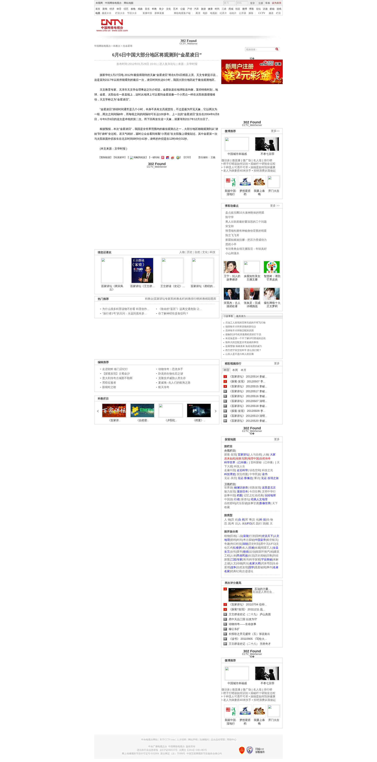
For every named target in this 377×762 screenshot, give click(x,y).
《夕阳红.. (170, 420)
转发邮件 (119, 157)
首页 (97, 8)
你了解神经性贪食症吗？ (173, 313)
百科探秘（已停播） (263, 462)
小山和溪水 (232, 253)
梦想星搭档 (245, 192)
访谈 (265, 8)
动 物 (270, 519)
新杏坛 (245, 499)
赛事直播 (159, 13)
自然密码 (229, 503)
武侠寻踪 (266, 563)
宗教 (269, 555)
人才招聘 (181, 739)
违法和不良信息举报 (147, 750)
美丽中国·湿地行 (231, 192)
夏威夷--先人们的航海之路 (174, 382)
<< (99, 409)
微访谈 (225, 160)
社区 (237, 8)
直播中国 (147, 13)
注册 (260, 3)
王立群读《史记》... (172, 286)
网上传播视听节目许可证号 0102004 (140, 753)
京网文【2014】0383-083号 (193, 750)
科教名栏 (179, 298)
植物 (227, 535)
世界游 (228, 487)
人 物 (227, 519)
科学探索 (254, 559)
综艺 (126, 8)
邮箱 (272, 8)
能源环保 (261, 551)
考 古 (234, 523)
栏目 (278, 13)
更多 (277, 363)
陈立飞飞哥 (232, 235)
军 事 (248, 519)
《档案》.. (199, 420)
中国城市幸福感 (237, 153)
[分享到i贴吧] (167, 157)
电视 (97, 13)
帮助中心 (231, 739)
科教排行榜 (192, 298)
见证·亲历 (230, 478)
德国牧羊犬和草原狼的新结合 (240, 326)
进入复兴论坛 (167, 63)
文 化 (256, 519)
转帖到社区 (139, 157)
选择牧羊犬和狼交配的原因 (239, 330)
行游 (252, 535)
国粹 (258, 535)
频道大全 (106, 13)
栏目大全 (120, 13)
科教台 (116, 46)
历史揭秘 (260, 555)
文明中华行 (269, 491)
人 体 (241, 523)
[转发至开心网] (162, 157)
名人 (245, 547)
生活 (251, 555)
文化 (168, 8)
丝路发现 (254, 487)
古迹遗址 (247, 571)
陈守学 (229, 217)
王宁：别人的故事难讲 (232, 278)
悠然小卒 (230, 244)
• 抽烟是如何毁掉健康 (262, 167)
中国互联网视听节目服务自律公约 (204, 753)
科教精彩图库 (208, 298)
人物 (265, 454)
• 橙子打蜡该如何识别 (234, 163)
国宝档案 (242, 474)
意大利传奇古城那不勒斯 (117, 378)
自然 (197, 252)
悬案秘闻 (260, 567)
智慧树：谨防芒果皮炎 (272, 278)
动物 (239, 563)
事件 (269, 567)
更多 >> (275, 205)
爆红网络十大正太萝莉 (272, 304)
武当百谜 (241, 503)
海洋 (246, 559)
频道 (271, 13)
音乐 (147, 8)
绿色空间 (254, 470)
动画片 (232, 13)
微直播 (236, 160)
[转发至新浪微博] (172, 157)
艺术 (175, 8)
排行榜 (268, 160)
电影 (205, 13)
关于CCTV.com (167, 739)
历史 (189, 252)
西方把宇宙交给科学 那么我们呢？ (243, 350)
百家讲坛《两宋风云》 (112, 288)
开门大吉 (273, 190)
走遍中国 (229, 470)
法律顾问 (204, 739)
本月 (243, 370)
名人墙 (257, 160)
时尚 (217, 8)
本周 (235, 370)
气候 (270, 551)
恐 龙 (227, 523)
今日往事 (254, 491)
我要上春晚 (259, 192)
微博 (244, 8)
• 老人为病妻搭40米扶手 (236, 170)
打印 (187, 157)
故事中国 (229, 495)
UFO (272, 543)
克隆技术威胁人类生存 (172, 378)
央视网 (99, 3)
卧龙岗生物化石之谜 (170, 373)
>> (214, 409)
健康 (210, 8)
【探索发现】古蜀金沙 (116, 373)
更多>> (275, 130)
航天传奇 (163, 387)
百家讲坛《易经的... (203, 286)
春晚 (133, 8)
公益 (182, 8)
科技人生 (239, 466)
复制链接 (105, 157)
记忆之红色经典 (253, 495)
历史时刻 (254, 543)
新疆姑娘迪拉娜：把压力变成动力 (246, 239)
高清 (198, 13)
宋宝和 (229, 226)
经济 (112, 8)
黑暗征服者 (109, 382)
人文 (233, 563)
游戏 (279, 8)
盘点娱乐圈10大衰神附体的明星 (244, 212)
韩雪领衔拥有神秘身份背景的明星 (246, 230)
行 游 (262, 523)
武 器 (255, 523)
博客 (251, 8)
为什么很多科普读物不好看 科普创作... (125, 308)
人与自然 (255, 454)
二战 (239, 535)
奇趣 (227, 543)
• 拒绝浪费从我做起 (264, 170)
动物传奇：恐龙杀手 (170, 369)
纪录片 (223, 13)
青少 (161, 8)
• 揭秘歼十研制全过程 (262, 163)
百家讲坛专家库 (163, 298)
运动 (252, 551)
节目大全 (132, 13)
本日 (226, 370)
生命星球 (127, 46)
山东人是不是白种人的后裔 (239, 354)
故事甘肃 (253, 503)
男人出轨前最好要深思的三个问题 (246, 221)
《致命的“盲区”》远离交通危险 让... (180, 308)
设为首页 (276, 3)
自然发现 (242, 567)
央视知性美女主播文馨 (252, 278)
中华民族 (254, 474)
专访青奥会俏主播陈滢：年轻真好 (246, 248)
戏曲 (140, 8)
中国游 (228, 499)
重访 (257, 478)
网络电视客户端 (182, 13)
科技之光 (267, 470)
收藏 (257, 547)
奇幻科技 (236, 543)
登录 (252, 3)
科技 (212, 252)
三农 (224, 8)
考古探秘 (248, 539)
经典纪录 (236, 571)
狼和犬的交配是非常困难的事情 (241, 342)
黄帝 (239, 551)
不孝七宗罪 (267, 153)
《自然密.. (142, 420)
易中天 (264, 543)
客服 (267, 3)
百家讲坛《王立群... (142, 286)
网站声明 (193, 739)
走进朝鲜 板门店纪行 (115, 369)
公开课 (242, 13)
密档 (233, 539)
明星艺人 (266, 547)
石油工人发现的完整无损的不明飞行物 (245, 322)
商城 (231, 8)
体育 (119, 8)
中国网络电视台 (113, 3)
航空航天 (272, 539)
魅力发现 (229, 491)
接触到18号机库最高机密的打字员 (243, 334)
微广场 (247, 160)
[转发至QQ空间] (177, 157)
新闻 (104, 8)
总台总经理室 (218, 739)
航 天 (269, 523)
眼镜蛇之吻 (109, 387)
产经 (189, 8)
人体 (233, 555)
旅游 (203, 8)
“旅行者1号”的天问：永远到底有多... (124, 313)
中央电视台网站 (149, 739)
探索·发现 (230, 454)
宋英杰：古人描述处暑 (232, 304)
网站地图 (128, 3)
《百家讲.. (114, 420)
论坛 (258, 8)
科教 (154, 8)
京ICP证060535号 (169, 750)
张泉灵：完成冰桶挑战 (252, 304)
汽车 (196, 8)
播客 (251, 13)
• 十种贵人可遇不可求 (235, 167)
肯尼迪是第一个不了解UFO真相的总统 (245, 338)
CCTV (261, 13)
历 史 (234, 519)
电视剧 (213, 13)
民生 (246, 563)
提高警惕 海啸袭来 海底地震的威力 (243, 346)
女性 (233, 551)
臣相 (233, 535)
